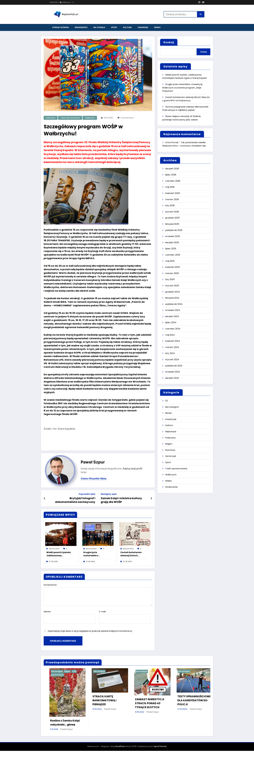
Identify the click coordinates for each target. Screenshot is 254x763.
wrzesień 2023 (172, 371)
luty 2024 (170, 353)
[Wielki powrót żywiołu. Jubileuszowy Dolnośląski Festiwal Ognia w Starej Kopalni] (60, 534)
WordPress (120, 730)
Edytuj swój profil (132, 468)
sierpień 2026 (172, 168)
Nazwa (47, 611)
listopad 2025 (172, 224)
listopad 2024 (172, 297)
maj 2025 (170, 261)
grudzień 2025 (172, 217)
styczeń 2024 (172, 359)
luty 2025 (170, 279)
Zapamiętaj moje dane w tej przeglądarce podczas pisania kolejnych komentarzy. (90, 631)
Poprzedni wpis (87, 494)
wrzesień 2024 (172, 310)
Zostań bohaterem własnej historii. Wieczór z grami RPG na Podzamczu (133, 554)
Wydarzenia (171, 486)
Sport (114, 27)
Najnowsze (170, 431)
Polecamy (50, 117)
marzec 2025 (172, 273)
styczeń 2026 (172, 211)
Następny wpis (109, 494)
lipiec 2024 (170, 322)
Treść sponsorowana (70, 117)
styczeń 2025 (172, 285)
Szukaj (168, 42)
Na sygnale (99, 27)
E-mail (102, 611)
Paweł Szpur (93, 462)
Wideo (157, 27)
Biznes (168, 413)
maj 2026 (170, 187)
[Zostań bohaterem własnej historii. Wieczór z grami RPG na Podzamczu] (135, 534)
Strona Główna (60, 27)
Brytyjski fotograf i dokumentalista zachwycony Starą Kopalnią (75, 500)
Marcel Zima (54, 549)
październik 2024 (174, 304)
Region (168, 443)
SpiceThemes (160, 730)
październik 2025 (173, 230)
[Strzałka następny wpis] (151, 498)
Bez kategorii (172, 406)
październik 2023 (173, 365)
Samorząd (143, 27)
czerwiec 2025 (172, 254)
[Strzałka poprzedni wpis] (44, 498)
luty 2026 (170, 205)
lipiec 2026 (170, 174)
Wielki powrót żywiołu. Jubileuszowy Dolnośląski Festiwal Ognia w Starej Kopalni (59, 554)
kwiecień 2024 (172, 341)
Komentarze (50, 584)
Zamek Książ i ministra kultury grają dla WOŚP (121, 500)
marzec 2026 (172, 199)
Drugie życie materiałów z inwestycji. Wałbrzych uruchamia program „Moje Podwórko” (95, 554)
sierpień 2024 (172, 316)
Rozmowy (170, 450)
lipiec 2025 (170, 248)
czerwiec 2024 (172, 328)
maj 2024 (170, 334)
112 (166, 400)
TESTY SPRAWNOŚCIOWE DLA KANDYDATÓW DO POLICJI (103, 700)
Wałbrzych (90, 117)
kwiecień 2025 (172, 267)
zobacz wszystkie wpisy (93, 478)
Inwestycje (170, 419)
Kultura (127, 27)
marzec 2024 (172, 347)
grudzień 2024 (172, 291)
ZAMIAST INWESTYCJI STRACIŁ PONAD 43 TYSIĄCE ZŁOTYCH (59, 703)
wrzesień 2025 (172, 236)
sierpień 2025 (172, 242)
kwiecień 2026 (172, 193)
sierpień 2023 (172, 378)
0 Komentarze (127, 117)
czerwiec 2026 (172, 180)
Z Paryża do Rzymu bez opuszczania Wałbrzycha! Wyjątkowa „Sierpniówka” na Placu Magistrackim (189, 700)
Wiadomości (81, 27)
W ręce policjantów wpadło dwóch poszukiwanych (142, 700)
